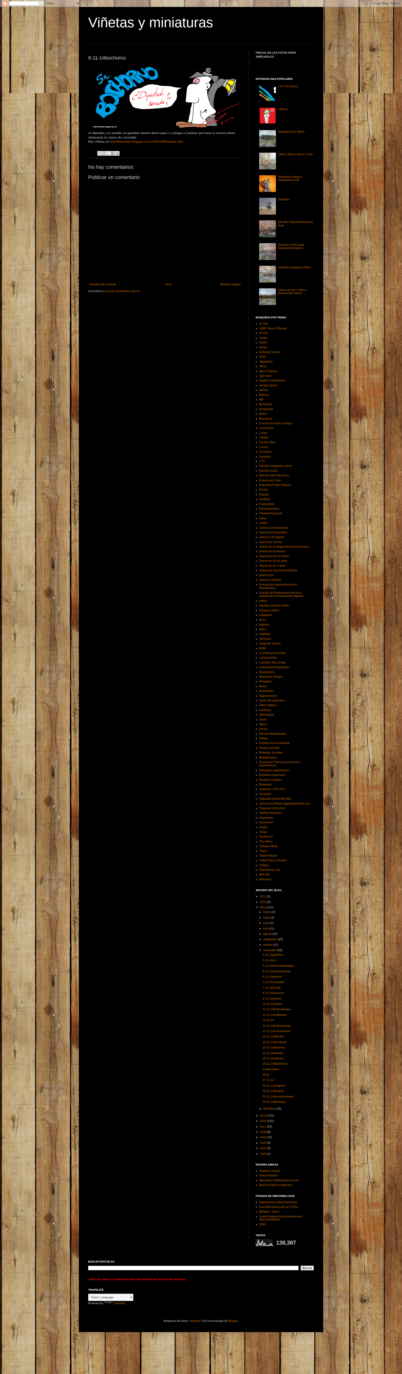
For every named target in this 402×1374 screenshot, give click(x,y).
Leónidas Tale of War (272, 662)
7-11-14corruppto (274, 982)
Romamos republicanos (274, 770)
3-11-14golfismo (273, 954)
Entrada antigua (230, 284)
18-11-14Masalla (273, 1036)
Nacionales (266, 691)
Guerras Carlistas (270, 580)
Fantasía (283, 199)
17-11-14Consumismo (277, 1031)
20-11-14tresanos (274, 1047)
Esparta (264, 494)
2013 (263, 902)
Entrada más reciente (102, 284)
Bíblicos (264, 395)
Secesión (265, 794)
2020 (263, 1143)
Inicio (168, 284)
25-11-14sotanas (273, 1058)
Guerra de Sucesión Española (278, 570)
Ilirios (262, 619)
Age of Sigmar (268, 371)
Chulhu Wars (267, 442)
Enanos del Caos (270, 480)
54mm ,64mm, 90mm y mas (295, 154)
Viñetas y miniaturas (150, 22)
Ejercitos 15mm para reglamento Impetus (291, 246)
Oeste (263, 719)
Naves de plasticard (271, 700)
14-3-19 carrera (288, 86)
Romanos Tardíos (270, 779)
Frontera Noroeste (270, 513)
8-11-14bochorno (274, 993)
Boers (263, 413)
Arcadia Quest (268, 385)
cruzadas (265, 456)
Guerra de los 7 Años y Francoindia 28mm (292, 291)
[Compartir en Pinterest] (117, 153)
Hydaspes (265, 615)
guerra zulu (266, 575)
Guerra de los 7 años (272, 565)
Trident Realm (268, 855)
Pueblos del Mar (269, 748)
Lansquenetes (268, 657)
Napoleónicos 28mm (291, 131)
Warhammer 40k (269, 870)
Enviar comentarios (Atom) (123, 291)
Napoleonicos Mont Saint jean (278, 1202)
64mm (263, 342)
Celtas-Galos (271, 1069)
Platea (263, 738)
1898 (262, 1224)
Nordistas (265, 710)
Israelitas (265, 634)
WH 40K (264, 874)
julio (266, 928)
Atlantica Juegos (269, 1170)
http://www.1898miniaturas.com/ (279, 1180)
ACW (262, 356)
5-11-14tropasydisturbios (278, 965)
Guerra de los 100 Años (274, 556)
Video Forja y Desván (272, 860)
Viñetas (283, 109)
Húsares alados (269, 610)
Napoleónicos (268, 695)
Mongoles (265, 681)
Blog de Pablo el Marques (275, 1185)
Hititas (263, 601)
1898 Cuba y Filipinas (273, 328)
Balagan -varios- (269, 1211)
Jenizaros (265, 638)
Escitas (263, 489)
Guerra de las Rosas (272, 551)
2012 (263, 896)
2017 (263, 1126)
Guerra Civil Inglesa (271, 537)
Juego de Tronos (270, 643)
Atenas (263, 390)
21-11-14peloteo (273, 1053)
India (262, 629)
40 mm (263, 333)
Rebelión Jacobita (270, 752)
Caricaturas (266, 428)
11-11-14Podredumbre (277, 1009)
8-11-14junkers (272, 998)
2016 (263, 1121)
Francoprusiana (269, 508)
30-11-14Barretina (274, 1102)
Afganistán (266, 361)
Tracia (263, 850)
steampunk (266, 817)
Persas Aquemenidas (272, 733)
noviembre (270, 950)
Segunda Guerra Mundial (275, 798)
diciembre (269, 1108)
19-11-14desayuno (275, 1042)
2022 (263, 1153)
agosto (267, 934)
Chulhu (263, 437)
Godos (263, 523)
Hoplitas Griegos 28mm (274, 605)
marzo (267, 912)
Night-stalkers (268, 705)
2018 (263, 1132)
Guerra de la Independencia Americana (284, 546)
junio (266, 923)
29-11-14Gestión (273, 1091)
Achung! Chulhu (269, 352)
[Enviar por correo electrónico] (99, 153)
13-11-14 (268, 1020)
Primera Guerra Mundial (274, 743)
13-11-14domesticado (276, 1025)
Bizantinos (265, 404)
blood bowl (266, 409)
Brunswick (265, 418)
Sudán (263, 827)
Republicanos (268, 757)
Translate (119, 1303)
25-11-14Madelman (275, 1063)
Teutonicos (266, 836)
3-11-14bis (269, 960)
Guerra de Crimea (270, 542)
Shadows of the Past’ (272, 808)
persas (263, 729)
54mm (263, 338)
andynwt (194, 1321)
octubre (268, 944)
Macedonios (267, 672)
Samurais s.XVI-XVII (272, 789)
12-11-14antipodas (275, 1015)
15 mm (263, 323)
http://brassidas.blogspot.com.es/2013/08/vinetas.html (146, 141)
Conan (263, 447)
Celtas (263, 432)
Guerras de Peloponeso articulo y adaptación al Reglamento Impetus (281, 594)
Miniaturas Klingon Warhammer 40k (290, 178)
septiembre (270, 939)
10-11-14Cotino (272, 1004)
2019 (263, 1137)
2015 (263, 1115)
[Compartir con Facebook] (113, 153)
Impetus (264, 624)
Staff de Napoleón (270, 813)
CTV (262, 461)
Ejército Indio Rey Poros (274, 475)
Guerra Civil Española (273, 532)
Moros (263, 686)
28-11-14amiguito (274, 1085)
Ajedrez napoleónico (272, 380)
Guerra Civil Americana (273, 527)
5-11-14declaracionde (277, 971)
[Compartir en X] (108, 153)
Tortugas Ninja (268, 846)
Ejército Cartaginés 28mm (294, 267)
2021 (263, 1148)
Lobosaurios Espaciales (274, 667)
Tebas (263, 832)
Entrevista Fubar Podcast (275, 485)
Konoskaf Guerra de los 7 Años (278, 1207)
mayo (267, 917)
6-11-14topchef (272, 976)
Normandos (266, 714)
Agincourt (265, 375)
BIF (261, 399)
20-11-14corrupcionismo (278, 1096)
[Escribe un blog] (104, 153)
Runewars (265, 784)
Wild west (265, 879)
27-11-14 (268, 1080)
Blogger (233, 1321)
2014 (263, 907)
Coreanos (265, 451)
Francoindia (266, 504)
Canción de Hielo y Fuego (275, 423)
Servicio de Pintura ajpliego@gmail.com (284, 803)
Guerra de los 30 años (273, 560)
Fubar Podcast (268, 1175)
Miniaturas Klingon (271, 676)
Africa (262, 366)
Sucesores (266, 822)
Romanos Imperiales (272, 775)
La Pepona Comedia (272, 653)
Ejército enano (268, 470)
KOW (262, 648)
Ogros (263, 724)
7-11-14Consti (272, 987)
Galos (263, 518)
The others (266, 841)
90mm (263, 347)
